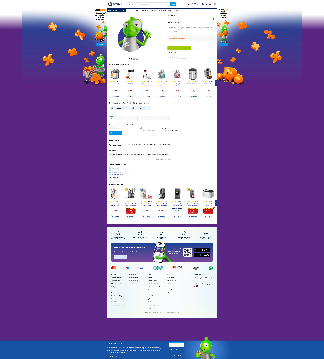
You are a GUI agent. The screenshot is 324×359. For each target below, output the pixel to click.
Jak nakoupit (132, 283)
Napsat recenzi (117, 133)
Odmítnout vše (177, 355)
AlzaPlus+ (168, 283)
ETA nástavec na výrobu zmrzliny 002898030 (146, 85)
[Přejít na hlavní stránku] (115, 4)
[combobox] (148, 4)
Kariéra (150, 293)
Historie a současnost (154, 286)
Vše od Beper (171, 15)
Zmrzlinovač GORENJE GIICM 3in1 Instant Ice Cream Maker (177, 205)
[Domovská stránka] (128, 10)
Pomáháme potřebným (154, 305)
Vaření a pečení (152, 10)
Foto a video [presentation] (132, 118)
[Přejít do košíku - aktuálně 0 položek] (215, 4)
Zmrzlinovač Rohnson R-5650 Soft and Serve (115, 205)
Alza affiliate (169, 286)
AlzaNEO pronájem (171, 280)
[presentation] (111, 118)
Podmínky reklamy (116, 302)
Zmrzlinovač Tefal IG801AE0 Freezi (146, 204)
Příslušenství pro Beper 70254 (162, 159)
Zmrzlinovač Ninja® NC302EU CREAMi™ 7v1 (161, 205)
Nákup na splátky (115, 290)
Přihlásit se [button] (193, 5)
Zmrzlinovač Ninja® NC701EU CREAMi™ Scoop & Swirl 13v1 (130, 205)
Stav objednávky (133, 277)
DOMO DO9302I (208, 84)
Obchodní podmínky (116, 293)
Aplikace (150, 299)
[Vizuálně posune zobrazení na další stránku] (216, 83)
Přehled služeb (115, 299)
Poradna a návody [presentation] (120, 118)
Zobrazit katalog (112, 10)
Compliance (151, 308)
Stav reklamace (133, 280)
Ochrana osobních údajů (172, 312)
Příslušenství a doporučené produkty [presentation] (159, 118)
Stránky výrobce (183, 58)
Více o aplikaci (119, 257)
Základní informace (153, 283)
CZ (197, 286)
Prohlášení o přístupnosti (118, 296)
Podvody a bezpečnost (117, 305)
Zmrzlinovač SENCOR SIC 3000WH (208, 205)
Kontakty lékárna (152, 280)
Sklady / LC (151, 302)
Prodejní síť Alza (115, 286)
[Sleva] (126, 189)
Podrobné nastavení (176, 350)
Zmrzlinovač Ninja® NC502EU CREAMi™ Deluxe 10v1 (192, 205)
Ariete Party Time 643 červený (177, 84)
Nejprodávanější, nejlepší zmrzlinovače (122, 170)
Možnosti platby (115, 280)
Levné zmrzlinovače (117, 174)
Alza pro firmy (170, 277)
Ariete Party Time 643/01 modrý (161, 84)
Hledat (173, 4)
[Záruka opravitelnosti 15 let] (142, 189)
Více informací (113, 356)
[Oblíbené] (206, 4)
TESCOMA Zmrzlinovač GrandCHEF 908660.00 (130, 85)
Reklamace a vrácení (116, 283)
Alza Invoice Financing (172, 296)
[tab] (111, 118)
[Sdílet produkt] (213, 18)
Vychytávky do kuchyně (165, 10)
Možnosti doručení (116, 277)
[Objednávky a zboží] (203, 4)
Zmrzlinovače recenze (118, 172)
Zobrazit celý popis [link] (172, 31)
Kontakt (150, 277)
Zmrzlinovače (177, 10)
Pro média (150, 296)
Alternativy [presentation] (142, 118)
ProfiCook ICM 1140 (192, 84)
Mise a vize (151, 290)
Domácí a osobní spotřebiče (139, 10)
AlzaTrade (169, 293)
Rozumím (176, 344)
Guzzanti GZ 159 (115, 84)
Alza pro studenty (170, 290)
